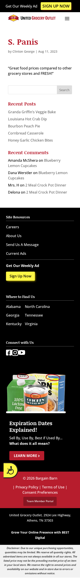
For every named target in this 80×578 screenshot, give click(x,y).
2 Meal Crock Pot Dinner (45, 185)
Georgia (12, 315)
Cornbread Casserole (26, 133)
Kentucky (14, 323)
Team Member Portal (40, 501)
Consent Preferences (40, 492)
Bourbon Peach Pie (24, 126)
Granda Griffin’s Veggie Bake (32, 111)
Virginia (31, 323)
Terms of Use (53, 487)
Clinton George (23, 51)
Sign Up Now (56, 6)
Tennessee (34, 315)
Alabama (13, 306)
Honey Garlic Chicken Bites (30, 140)
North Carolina (37, 306)
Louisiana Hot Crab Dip (27, 119)
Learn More (26, 455)
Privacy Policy (27, 487)
